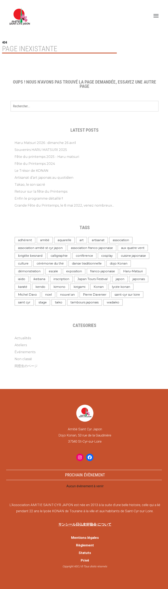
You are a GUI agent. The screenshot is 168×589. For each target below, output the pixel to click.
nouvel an (67, 294)
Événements (25, 352)
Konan (99, 287)
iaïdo (21, 279)
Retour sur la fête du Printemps (41, 191)
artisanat (98, 240)
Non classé (23, 359)
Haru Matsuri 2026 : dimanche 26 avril (45, 143)
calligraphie (59, 256)
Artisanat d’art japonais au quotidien (44, 178)
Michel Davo (27, 294)
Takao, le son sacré (30, 185)
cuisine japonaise (133, 256)
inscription (61, 279)
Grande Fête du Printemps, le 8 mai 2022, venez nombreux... (64, 205)
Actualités (23, 338)
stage (43, 302)
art (81, 240)
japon (120, 279)
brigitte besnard (30, 256)
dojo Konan (118, 263)
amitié (44, 240)
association (121, 240)
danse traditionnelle (87, 263)
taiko (58, 302)
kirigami (79, 287)
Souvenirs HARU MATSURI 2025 (41, 150)
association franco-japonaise (92, 248)
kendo (40, 287)
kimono (59, 287)
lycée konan (121, 287)
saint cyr (24, 302)
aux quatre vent (132, 248)
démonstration (29, 271)
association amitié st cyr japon (40, 248)
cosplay (107, 256)
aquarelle (64, 240)
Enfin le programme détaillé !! (39, 198)
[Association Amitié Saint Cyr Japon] (19, 15)
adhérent (25, 240)
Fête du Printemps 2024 (35, 164)
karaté (22, 287)
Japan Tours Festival (92, 279)
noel (48, 294)
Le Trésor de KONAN (31, 171)
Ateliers (21, 345)
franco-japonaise (102, 271)
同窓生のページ (26, 366)
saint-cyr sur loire (127, 294)
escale (53, 271)
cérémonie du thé (50, 263)
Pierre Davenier (94, 294)
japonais (139, 279)
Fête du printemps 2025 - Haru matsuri (47, 157)
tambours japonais (84, 302)
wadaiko (113, 302)
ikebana (39, 279)
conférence (84, 256)
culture (23, 263)
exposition (74, 271)
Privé (85, 560)
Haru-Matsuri (133, 271)
